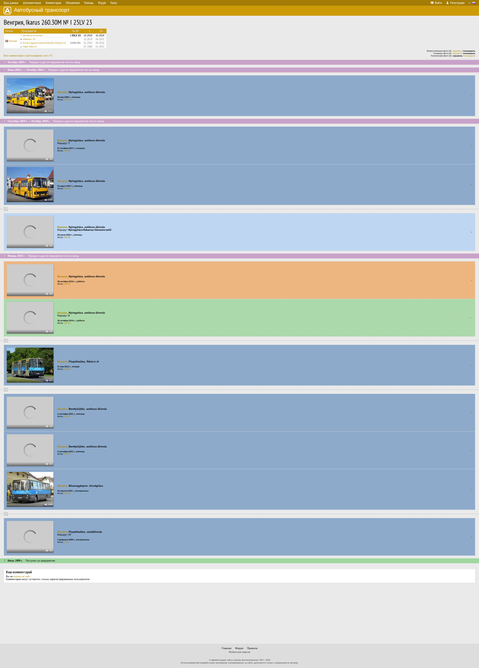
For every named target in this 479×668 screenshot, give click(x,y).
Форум (239, 648)
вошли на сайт (21, 576)
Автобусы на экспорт (33, 35)
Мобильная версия (239, 652)
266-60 (67, 151)
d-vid (66, 542)
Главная (226, 648)
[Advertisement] (239, 614)
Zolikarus (68, 99)
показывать (469, 56)
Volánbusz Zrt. (29, 39)
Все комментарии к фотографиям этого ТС (28, 55)
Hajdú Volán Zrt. (30, 46)
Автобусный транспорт (42, 10)
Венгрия (13, 41)
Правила (252, 648)
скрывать (456, 51)
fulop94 (67, 188)
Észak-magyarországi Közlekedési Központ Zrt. (44, 43)
